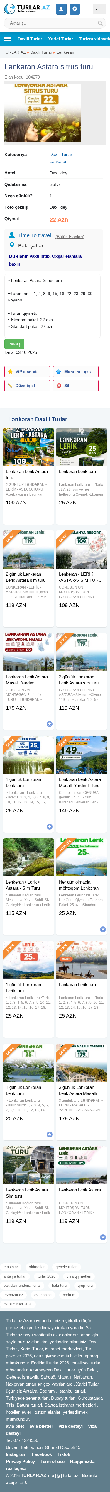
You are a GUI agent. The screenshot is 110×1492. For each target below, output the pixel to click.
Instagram (16, 1454)
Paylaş (14, 344)
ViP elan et (26, 371)
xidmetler (37, 1267)
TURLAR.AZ (14, 52)
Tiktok (63, 1454)
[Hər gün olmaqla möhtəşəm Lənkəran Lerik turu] (81, 845)
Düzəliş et (25, 385)
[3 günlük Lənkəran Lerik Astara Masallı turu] (81, 1051)
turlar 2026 (46, 1276)
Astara (36, 280)
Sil (66, 385)
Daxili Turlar (41, 52)
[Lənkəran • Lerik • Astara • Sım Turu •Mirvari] (28, 845)
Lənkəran (65, 52)
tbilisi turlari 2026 (18, 1304)
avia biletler (41, 1426)
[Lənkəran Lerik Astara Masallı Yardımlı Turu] (81, 743)
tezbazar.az (13, 1295)
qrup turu (85, 1285)
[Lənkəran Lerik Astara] (81, 1153)
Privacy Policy (20, 1461)
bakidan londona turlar (22, 1285)
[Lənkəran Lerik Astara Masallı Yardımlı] (28, 640)
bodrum (69, 1295)
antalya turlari (15, 1276)
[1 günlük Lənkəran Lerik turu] (28, 743)
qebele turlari (66, 1267)
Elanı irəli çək (77, 371)
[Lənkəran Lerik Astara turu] (28, 435)
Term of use (52, 1461)
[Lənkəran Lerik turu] (81, 435)
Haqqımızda (82, 1461)
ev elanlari (43, 1295)
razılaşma (16, 1468)
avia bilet (15, 1426)
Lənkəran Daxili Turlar (37, 419)
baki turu (59, 1285)
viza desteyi (71, 1426)
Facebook (42, 1454)
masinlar (11, 1267)
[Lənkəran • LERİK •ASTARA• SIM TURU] (81, 537)
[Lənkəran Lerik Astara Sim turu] (28, 1153)
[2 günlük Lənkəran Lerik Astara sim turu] (28, 537)
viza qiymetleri (79, 1276)
